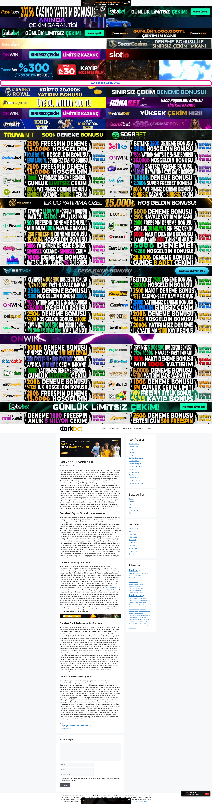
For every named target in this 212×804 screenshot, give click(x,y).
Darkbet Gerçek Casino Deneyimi (136, 592)
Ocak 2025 (132, 545)
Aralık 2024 (133, 548)
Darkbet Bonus (134, 472)
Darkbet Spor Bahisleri (144, 617)
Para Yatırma (133, 510)
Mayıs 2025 (133, 534)
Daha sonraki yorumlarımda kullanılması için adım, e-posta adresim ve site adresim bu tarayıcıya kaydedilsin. (90, 779)
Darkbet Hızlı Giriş (142, 602)
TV (130, 513)
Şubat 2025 (133, 543)
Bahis (131, 499)
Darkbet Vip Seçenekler (134, 621)
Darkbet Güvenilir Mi (67, 725)
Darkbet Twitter (147, 619)
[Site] (53, 146)
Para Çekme (133, 507)
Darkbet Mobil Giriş (135, 469)
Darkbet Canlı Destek (136, 466)
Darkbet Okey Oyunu (133, 611)
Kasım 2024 (133, 551)
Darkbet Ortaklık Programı (144, 611)
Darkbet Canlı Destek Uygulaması (136, 584)
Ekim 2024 (132, 554)
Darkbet (103, 428)
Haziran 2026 (133, 528)
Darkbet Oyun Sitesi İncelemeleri (82, 725)
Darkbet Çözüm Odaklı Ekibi (146, 623)
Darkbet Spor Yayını (133, 619)
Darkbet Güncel (142, 598)
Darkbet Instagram (135, 464)
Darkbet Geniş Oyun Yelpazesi (135, 590)
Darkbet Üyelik (134, 475)
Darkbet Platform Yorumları (135, 615)
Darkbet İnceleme (114, 428)
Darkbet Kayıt (133, 478)
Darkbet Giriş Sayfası (136, 458)
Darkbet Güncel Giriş (133, 600)
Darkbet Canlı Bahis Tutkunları (142, 580)
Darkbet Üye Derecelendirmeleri (136, 625)
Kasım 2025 (133, 531)
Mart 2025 (132, 540)
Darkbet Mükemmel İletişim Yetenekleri (137, 609)
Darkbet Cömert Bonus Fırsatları (136, 588)
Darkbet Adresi (134, 444)
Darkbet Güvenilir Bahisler (144, 600)
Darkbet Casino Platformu (134, 586)
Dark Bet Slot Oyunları (133, 617)
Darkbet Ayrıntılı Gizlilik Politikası (136, 575)
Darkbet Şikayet (138, 428)
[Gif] (106, 203)
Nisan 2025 (133, 537)
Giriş (63, 723)
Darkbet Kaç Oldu (66, 728)
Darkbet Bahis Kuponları (144, 577)
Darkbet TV (140, 619)
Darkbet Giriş (127, 428)
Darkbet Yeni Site (143, 621)
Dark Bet (141, 570)
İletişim (148, 428)
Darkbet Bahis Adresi (133, 577)
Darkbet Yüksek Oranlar (134, 623)
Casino (131, 502)
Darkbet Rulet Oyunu (145, 615)
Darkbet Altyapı (134, 461)
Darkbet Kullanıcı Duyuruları (135, 606)
